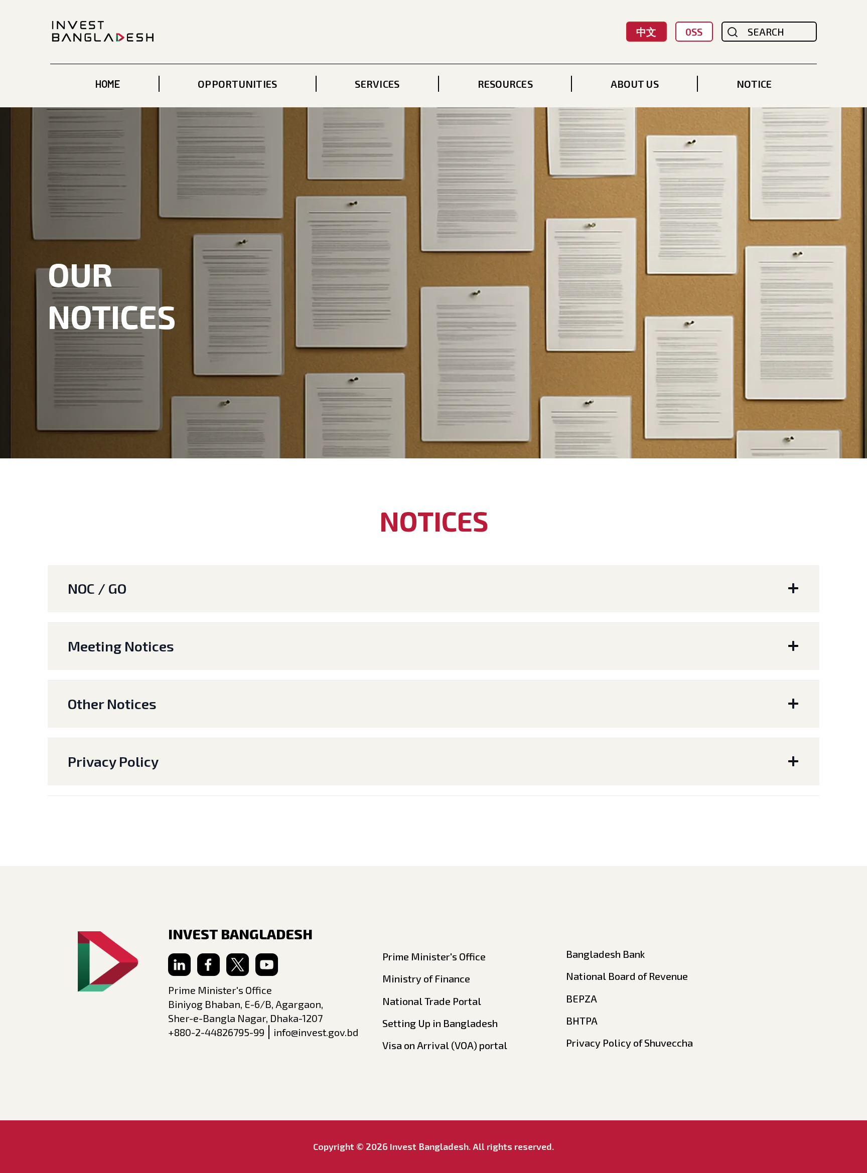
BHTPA (582, 1021)
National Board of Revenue (627, 976)
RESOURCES (505, 84)
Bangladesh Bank (605, 954)
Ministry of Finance (426, 978)
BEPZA (581, 998)
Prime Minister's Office (434, 956)
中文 (646, 32)
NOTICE (754, 84)
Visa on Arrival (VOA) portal (444, 1045)
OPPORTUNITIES (237, 84)
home (107, 84)
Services (377, 84)
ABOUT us (635, 84)
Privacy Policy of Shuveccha (629, 1043)
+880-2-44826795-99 (216, 1032)
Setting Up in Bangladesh (440, 1023)
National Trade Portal (431, 1001)
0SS (693, 32)
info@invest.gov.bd (315, 1032)
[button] (237, 84)
